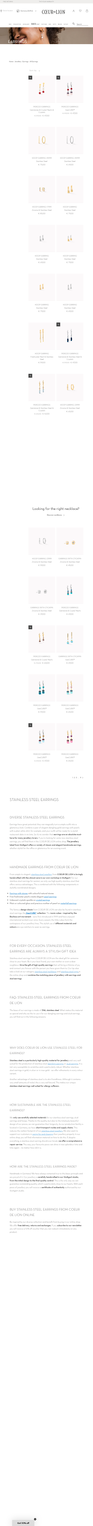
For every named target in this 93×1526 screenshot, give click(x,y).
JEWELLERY (26, 24)
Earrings (25, 61)
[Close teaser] (35, 1519)
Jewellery (18, 61)
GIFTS (54, 24)
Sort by (33, 70)
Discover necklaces (54, 515)
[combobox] (82, 24)
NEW (10, 24)
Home (11, 61)
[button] (23, 1523)
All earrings (34, 61)
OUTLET (66, 24)
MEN (50, 24)
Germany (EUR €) (26, 11)
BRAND (60, 24)
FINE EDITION (17, 24)
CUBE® (35, 24)
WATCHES (44, 24)
